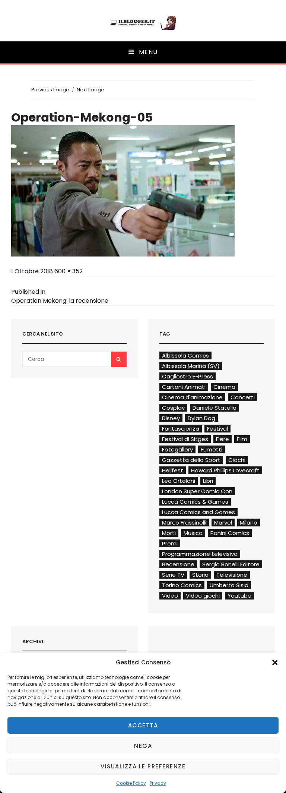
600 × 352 (68, 271)
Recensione (178, 564)
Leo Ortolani (178, 481)
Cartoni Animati (184, 387)
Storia (200, 575)
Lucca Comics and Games (198, 512)
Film (242, 439)
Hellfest (172, 470)
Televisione (231, 575)
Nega (143, 746)
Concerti (243, 397)
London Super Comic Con (197, 491)
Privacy (158, 783)
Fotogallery (177, 449)
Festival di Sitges (185, 439)
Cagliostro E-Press (187, 376)
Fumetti (211, 449)
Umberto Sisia (229, 585)
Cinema (224, 387)
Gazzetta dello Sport (191, 460)
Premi (170, 543)
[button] (275, 662)
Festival (217, 428)
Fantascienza (180, 428)
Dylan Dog (201, 418)
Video (170, 596)
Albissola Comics (185, 355)
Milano (248, 522)
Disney (171, 418)
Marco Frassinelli (184, 522)
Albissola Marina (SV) (191, 366)
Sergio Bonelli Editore (231, 564)
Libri (208, 481)
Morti (169, 533)
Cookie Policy (131, 783)
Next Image (90, 89)
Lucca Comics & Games (195, 502)
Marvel (223, 522)
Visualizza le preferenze (143, 766)
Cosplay (173, 408)
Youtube (239, 596)
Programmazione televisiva (200, 554)
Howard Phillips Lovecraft (225, 470)
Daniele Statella (214, 408)
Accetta (143, 725)
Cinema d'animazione (192, 397)
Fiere (222, 439)
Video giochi (203, 596)
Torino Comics (182, 585)
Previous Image (50, 89)
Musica (193, 533)
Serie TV (173, 575)
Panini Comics (229, 533)
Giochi (236, 460)
